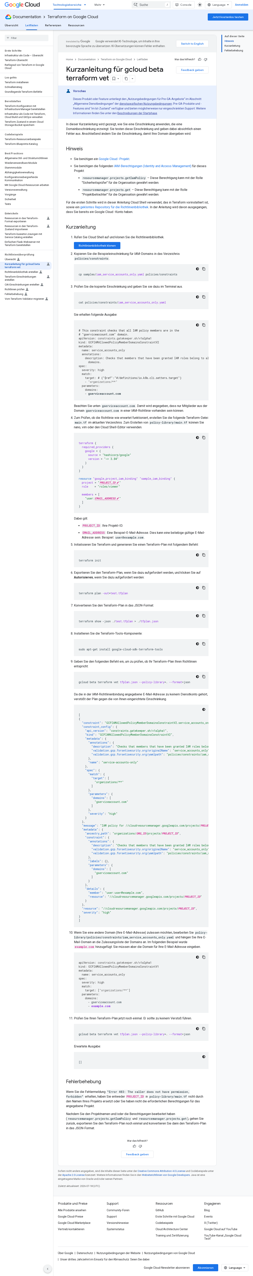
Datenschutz (85, 1253)
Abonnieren (205, 1267)
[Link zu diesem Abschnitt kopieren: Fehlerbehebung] (105, 1082)
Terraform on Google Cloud (72, 16)
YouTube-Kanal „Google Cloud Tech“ (222, 1237)
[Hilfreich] (200, 59)
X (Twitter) (211, 1222)
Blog (207, 1210)
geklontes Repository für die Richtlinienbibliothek (114, 207)
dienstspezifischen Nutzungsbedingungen (145, 103)
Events (208, 1216)
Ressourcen (76, 25)
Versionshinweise (118, 1222)
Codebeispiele (164, 1222)
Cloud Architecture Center (172, 1229)
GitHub (160, 1210)
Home (69, 59)
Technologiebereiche (67, 5)
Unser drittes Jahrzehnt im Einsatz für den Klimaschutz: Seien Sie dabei (104, 1259)
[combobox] (151, 4)
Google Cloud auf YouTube (220, 1229)
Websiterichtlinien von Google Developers (166, 1174)
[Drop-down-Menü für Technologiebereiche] (86, 4)
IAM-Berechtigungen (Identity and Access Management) (152, 166)
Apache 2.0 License (73, 1174)
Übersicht (11, 25)
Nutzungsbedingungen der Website (119, 1253)
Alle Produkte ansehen (72, 1210)
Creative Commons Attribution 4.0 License (161, 1171)
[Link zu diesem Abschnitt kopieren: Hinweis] (87, 149)
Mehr (97, 5)
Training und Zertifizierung (172, 1235)
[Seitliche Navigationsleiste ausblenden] (48, 1269)
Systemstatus (115, 1229)
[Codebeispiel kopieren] (204, 269)
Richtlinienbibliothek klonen (97, 245)
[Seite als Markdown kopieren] (126, 78)
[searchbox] (26, 38)
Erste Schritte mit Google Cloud (175, 1216)
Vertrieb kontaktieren (71, 1229)
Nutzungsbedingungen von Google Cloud (169, 1253)
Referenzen (53, 25)
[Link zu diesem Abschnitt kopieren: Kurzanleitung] (100, 227)
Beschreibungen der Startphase (137, 113)
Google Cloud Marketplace (74, 1222)
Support (112, 1216)
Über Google (65, 1253)
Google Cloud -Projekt (114, 159)
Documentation (27, 16)
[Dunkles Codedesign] (197, 269)
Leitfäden (31, 25)
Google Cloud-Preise (70, 1216)
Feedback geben (192, 70)
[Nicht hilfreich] (206, 59)
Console (186, 5)
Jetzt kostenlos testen (228, 17)
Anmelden (241, 4)
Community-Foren (118, 1210)
